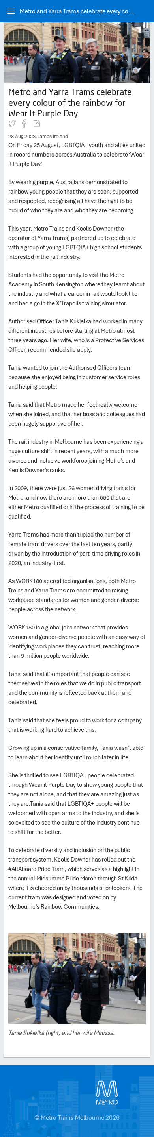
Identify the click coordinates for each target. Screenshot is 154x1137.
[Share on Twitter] (12, 124)
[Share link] (36, 124)
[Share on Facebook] (24, 125)
